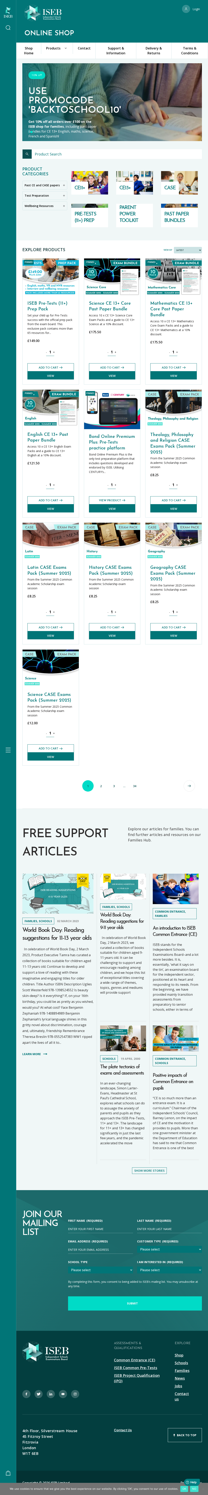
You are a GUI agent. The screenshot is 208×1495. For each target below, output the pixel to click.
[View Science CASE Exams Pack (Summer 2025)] (50, 651)
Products (53, 48)
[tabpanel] (112, 105)
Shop (179, 1355)
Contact (84, 48)
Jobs (178, 1386)
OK (184, 1488)
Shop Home (29, 50)
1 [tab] (31, 132)
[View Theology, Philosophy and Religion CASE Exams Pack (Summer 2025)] (173, 391)
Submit (132, 1303)
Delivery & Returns (154, 50)
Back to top (186, 1435)
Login (196, 9)
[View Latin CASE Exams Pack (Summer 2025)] (50, 524)
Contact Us (123, 1430)
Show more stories (149, 1170)
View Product (110, 500)
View (50, 376)
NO (194, 1488)
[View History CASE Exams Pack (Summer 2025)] (112, 524)
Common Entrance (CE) (134, 1360)
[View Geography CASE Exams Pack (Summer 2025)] (173, 524)
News (180, 1378)
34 (134, 786)
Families (182, 1370)
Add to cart (48, 367)
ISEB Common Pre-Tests (135, 1367)
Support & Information (115, 50)
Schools (181, 1362)
